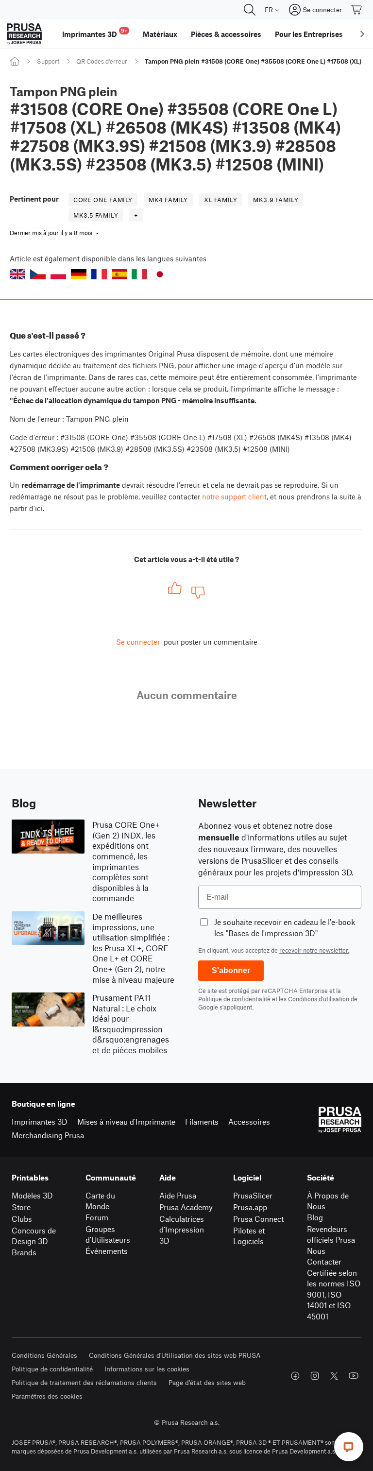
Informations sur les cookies (146, 1369)
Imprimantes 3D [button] (94, 32)
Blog (315, 1217)
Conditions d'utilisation (318, 999)
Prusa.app (250, 1207)
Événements (106, 1250)
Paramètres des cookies (47, 1396)
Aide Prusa (177, 1195)
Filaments (202, 1121)
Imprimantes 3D (40, 1121)
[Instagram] (314, 1376)
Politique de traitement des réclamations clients (84, 1382)
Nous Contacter (324, 1256)
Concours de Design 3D (34, 1236)
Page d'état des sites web (207, 1382)
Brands (24, 1252)
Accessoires (249, 1121)
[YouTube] (353, 1376)
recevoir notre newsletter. (314, 950)
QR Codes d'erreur (101, 61)
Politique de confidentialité (234, 999)
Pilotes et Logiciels (249, 1236)
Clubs (22, 1218)
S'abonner (231, 970)
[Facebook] (295, 1376)
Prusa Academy (186, 1207)
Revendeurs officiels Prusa (331, 1234)
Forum (96, 1217)
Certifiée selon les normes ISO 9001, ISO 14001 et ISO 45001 (333, 1294)
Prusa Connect (258, 1218)
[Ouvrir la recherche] (249, 9)
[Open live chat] (348, 1446)
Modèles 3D (32, 1195)
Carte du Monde (100, 1201)
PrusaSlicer (252, 1195)
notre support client (234, 496)
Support (48, 61)
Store (21, 1207)
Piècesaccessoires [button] (226, 34)
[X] (334, 1376)
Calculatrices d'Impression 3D (181, 1229)
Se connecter (138, 641)
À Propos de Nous (328, 1201)
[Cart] (357, 9)
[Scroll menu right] (362, 34)
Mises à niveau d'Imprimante (126, 1121)
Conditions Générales (44, 1355)
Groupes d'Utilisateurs (107, 1234)
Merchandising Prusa (48, 1135)
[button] (17, 274)
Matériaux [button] (160, 34)
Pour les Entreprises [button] (309, 34)
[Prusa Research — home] (24, 34)
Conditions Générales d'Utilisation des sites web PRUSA (175, 1355)
